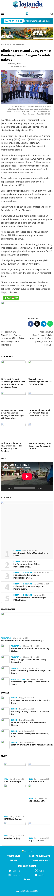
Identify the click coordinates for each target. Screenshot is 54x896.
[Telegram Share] (44, 324)
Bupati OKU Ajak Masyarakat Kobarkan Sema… (30, 683)
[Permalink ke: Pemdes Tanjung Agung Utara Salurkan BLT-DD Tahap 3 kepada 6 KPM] (15, 828)
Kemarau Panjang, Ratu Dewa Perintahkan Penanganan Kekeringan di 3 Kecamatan (12, 414)
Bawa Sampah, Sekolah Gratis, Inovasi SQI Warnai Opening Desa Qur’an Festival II (41, 338)
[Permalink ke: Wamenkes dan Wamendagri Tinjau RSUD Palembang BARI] (41, 369)
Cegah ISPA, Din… (37, 801)
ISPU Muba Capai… (13, 819)
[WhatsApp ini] (50, 324)
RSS (28, 879)
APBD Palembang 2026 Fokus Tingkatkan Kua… (31, 671)
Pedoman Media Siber (40, 860)
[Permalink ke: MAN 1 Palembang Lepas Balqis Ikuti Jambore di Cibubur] (41, 432)
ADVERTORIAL (8, 609)
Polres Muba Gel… (37, 781)
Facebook (16, 871)
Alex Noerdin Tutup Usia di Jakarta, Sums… (30, 554)
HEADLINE (17, 551)
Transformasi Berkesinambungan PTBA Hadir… (29, 598)
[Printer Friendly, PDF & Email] (11, 298)
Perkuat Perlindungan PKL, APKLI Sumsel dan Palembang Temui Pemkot (11, 447)
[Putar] (4, 488)
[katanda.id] (27, 13)
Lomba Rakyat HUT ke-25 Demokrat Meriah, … (28, 723)
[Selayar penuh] (49, 488)
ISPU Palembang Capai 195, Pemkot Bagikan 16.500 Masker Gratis (39, 413)
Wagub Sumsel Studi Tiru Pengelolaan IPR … (32, 746)
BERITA (16, 573)
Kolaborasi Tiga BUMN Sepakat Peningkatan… (28, 587)
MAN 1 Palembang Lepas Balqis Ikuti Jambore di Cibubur (40, 446)
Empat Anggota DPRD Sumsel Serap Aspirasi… (28, 660)
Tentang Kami (13, 856)
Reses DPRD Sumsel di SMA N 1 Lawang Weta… (30, 649)
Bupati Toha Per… (37, 840)
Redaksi (13, 860)
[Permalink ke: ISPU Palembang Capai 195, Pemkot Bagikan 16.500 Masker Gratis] (41, 400)
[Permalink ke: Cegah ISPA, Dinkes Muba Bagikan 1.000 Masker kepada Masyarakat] (39, 790)
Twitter (41, 871)
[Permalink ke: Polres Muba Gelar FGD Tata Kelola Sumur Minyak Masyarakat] (39, 770)
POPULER (6, 497)
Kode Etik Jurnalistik (39, 856)
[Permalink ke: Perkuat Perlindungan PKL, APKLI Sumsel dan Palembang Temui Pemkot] (13, 432)
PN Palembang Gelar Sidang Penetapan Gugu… (27, 565)
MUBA (6, 779)
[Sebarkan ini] (31, 324)
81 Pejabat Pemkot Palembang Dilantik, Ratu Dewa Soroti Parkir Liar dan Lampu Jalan (13, 383)
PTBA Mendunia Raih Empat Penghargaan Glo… (26, 576)
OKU (23, 679)
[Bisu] (44, 488)
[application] (27, 476)
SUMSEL (14, 698)
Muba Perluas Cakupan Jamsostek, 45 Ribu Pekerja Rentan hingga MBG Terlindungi (13, 338)
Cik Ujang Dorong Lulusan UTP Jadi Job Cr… (30, 712)
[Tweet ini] (37, 324)
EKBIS (22, 573)
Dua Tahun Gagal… (13, 781)
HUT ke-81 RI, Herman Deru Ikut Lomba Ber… (30, 701)
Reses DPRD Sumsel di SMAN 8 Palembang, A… (23, 640)
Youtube (41, 875)
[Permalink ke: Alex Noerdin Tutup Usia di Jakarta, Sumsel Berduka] (27, 524)
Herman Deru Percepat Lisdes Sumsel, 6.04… (30, 735)
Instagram (16, 875)
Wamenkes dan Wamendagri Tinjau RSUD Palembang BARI (40, 381)
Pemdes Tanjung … (13, 838)
